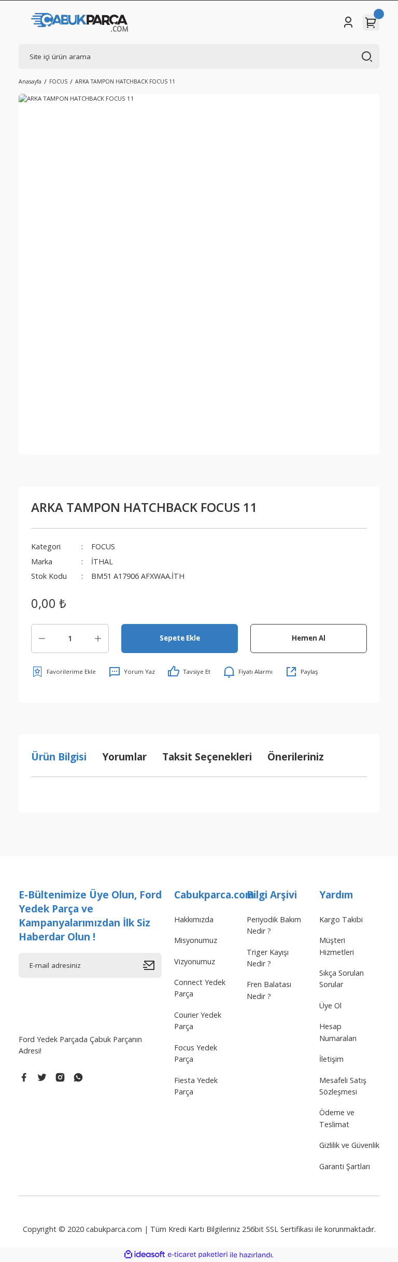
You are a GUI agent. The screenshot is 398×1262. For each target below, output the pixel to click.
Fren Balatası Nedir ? (269, 990)
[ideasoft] (144, 1254)
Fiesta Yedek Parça (196, 1086)
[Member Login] (348, 22)
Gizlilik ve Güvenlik (349, 1145)
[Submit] (152, 965)
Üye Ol (330, 1005)
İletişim (331, 1059)
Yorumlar (124, 757)
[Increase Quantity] (98, 639)
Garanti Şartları (344, 1166)
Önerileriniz (295, 757)
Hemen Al (308, 638)
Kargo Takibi (341, 919)
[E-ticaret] (197, 1255)
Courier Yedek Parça (197, 1020)
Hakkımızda (194, 919)
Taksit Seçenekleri (207, 757)
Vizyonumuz (194, 961)
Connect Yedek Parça (199, 987)
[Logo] (79, 22)
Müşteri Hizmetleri (336, 945)
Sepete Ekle (180, 638)
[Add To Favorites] (63, 671)
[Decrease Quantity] (42, 639)
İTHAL (102, 561)
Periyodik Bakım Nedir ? (274, 925)
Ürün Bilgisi (59, 757)
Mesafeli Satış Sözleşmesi (342, 1086)
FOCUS (103, 546)
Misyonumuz (195, 940)
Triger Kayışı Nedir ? (268, 957)
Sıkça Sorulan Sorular (341, 978)
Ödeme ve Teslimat (336, 1118)
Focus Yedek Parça (195, 1053)
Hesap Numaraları (338, 1032)
